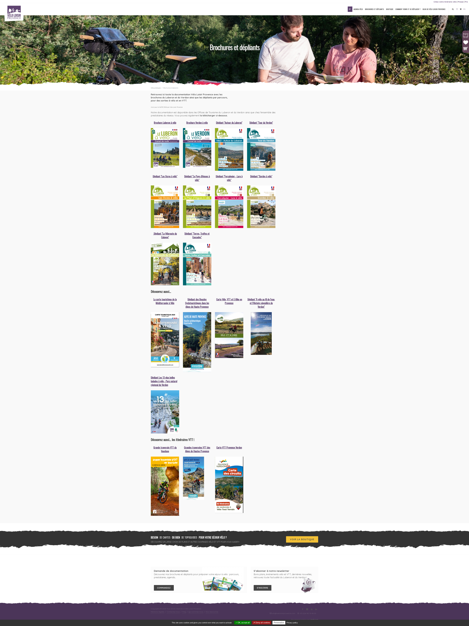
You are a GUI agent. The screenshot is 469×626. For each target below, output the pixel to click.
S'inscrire (262, 588)
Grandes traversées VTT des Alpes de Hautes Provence (197, 449)
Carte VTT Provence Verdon (229, 447)
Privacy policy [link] (292, 623)
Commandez (164, 588)
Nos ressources (212, 612)
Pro (466, 2)
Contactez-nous (173, 612)
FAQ (184, 612)
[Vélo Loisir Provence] (350, 9)
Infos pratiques (156, 88)
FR (464, 9)
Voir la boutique (302, 539)
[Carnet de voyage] (457, 9)
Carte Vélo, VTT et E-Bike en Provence (229, 301)
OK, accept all (243, 623)
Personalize (279, 623)
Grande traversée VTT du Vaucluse (165, 449)
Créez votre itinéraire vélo (445, 2)
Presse (461, 2)
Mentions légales (157, 612)
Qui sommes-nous (195, 612)
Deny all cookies (262, 623)
